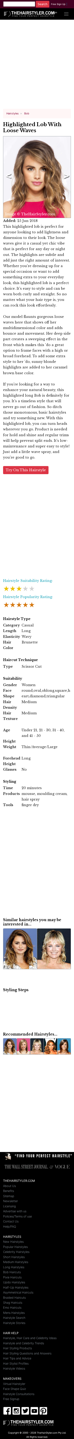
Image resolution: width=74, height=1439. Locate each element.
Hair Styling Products (17, 1348)
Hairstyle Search (14, 1317)
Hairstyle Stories (14, 1323)
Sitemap (8, 1196)
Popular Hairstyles (15, 1247)
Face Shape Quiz (14, 1389)
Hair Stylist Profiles (16, 1363)
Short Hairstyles (14, 1257)
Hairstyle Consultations (18, 1394)
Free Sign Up (58, 4)
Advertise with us (14, 1211)
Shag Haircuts (12, 1302)
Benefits (8, 1191)
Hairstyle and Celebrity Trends (23, 1343)
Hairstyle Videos (14, 1368)
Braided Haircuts (14, 1297)
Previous (8, 177)
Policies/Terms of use (17, 1216)
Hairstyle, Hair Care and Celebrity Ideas (30, 1338)
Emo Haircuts (12, 1307)
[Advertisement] (37, 66)
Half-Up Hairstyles (15, 1287)
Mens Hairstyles (14, 1312)
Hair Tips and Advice (17, 1358)
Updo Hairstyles (14, 1282)
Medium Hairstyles (15, 1262)
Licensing (9, 1206)
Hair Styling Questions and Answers (27, 1353)
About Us (9, 1186)
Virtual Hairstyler (14, 1384)
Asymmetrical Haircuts (18, 1292)
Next (66, 177)
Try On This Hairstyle (26, 470)
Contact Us (10, 1221)
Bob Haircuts (12, 1272)
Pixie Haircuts (12, 1277)
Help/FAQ (9, 1226)
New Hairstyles (13, 1241)
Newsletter (10, 1201)
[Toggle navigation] (66, 14)
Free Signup (11, 1399)
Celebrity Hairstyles (16, 1252)
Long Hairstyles (13, 1267)
